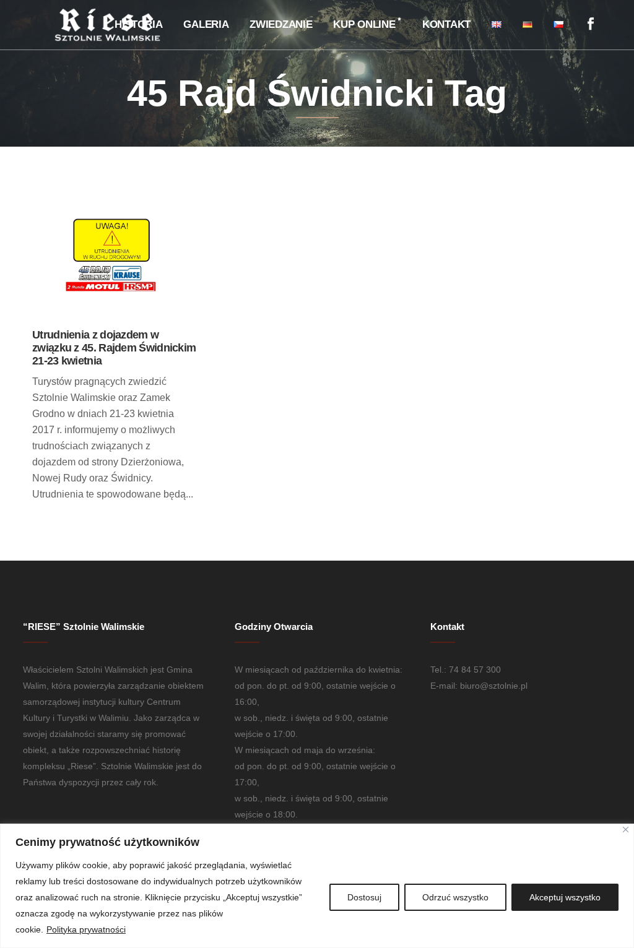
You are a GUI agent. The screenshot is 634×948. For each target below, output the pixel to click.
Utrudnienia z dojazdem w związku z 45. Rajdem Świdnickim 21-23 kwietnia (114, 348)
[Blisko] (625, 829)
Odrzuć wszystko (455, 897)
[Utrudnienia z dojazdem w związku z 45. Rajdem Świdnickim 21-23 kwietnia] (114, 263)
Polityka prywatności (86, 929)
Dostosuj (364, 897)
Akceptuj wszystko (565, 897)
